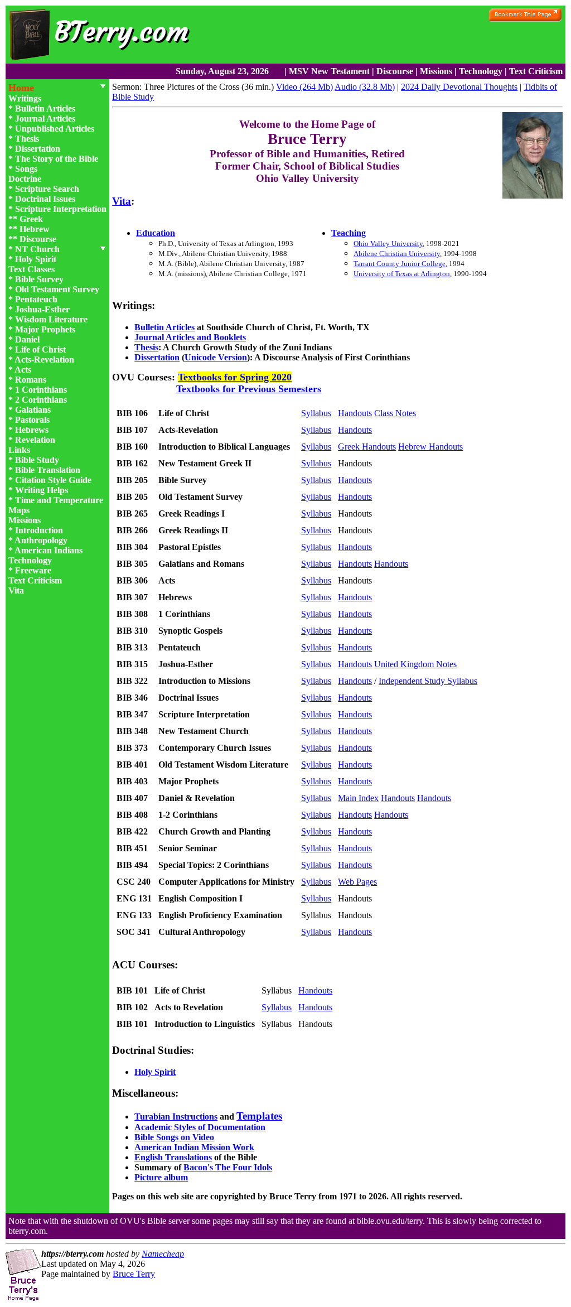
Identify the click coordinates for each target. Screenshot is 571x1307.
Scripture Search (47, 189)
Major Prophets (45, 329)
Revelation (35, 440)
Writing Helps (41, 490)
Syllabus (316, 413)
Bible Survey (39, 279)
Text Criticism (536, 71)
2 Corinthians (41, 399)
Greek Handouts (367, 446)
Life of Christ (40, 349)
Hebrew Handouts (430, 446)
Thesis (27, 138)
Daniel (27, 339)
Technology (480, 71)
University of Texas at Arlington (402, 273)
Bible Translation (47, 470)
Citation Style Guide (53, 480)
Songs (26, 168)
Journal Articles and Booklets (190, 337)
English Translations (173, 1157)
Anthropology (40, 540)
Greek (31, 219)
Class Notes (395, 413)
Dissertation (37, 148)
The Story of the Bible (56, 158)
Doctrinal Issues (45, 199)
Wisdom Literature (51, 319)
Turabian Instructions (175, 1116)
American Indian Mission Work (194, 1147)
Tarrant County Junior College (400, 263)
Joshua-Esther (42, 309)
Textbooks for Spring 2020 (235, 377)
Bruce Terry (134, 1274)
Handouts (355, 413)
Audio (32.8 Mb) (365, 86)
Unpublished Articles (54, 128)
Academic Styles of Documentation (199, 1127)
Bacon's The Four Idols (227, 1167)
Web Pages (357, 881)
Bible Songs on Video (174, 1137)
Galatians (33, 409)
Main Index (358, 798)
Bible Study (37, 460)
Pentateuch (36, 299)
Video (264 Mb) (304, 86)
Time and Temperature (59, 500)
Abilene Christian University (397, 253)
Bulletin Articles (45, 108)
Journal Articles (45, 118)
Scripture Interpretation (61, 209)
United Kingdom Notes (415, 664)
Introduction (39, 530)
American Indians (48, 550)
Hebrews (32, 430)
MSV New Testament (329, 71)
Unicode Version (216, 357)
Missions (436, 71)
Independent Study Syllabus (428, 681)
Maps (19, 510)
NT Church (37, 249)
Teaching (348, 233)
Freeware (33, 570)
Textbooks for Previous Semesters (248, 388)
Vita (16, 590)
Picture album (161, 1177)
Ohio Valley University (388, 243)
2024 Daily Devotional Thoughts (459, 86)
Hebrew (35, 229)
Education (155, 233)
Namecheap (163, 1253)
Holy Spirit (35, 259)
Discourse (394, 71)
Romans (30, 379)
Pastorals (32, 420)
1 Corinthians (41, 389)
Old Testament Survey (57, 289)
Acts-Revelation (44, 359)
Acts (22, 369)
